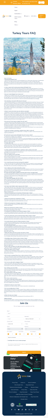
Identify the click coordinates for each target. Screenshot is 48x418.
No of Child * (21, 331)
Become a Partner (34, 387)
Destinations (18, 13)
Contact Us (23, 382)
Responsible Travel (30, 385)
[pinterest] (25, 409)
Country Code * (10, 321)
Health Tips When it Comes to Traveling (24, 394)
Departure (26, 326)
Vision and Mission (14, 389)
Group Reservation (23, 392)
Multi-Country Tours (18, 17)
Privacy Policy (15, 382)
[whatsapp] (32, 409)
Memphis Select (24, 399)
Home (16, 7)
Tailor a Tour (41, 16)
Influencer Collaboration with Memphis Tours (19, 396)
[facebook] (11, 409)
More (16, 25)
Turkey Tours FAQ (33, 389)
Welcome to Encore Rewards (16, 387)
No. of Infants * (33, 331)
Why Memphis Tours (18, 385)
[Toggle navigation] (12, 16)
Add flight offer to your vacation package (17, 340)
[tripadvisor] (36, 409)
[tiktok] (22, 409)
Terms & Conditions (32, 382)
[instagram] (29, 409)
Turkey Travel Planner (34, 392)
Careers (26, 387)
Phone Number (27, 321)
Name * (8, 311)
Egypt (16, 10)
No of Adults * (9, 331)
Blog (16, 21)
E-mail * (8, 316)
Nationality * (27, 316)
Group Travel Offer (34, 396)
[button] (27, 16)
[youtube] (18, 409)
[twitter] (15, 409)
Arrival (8, 326)
